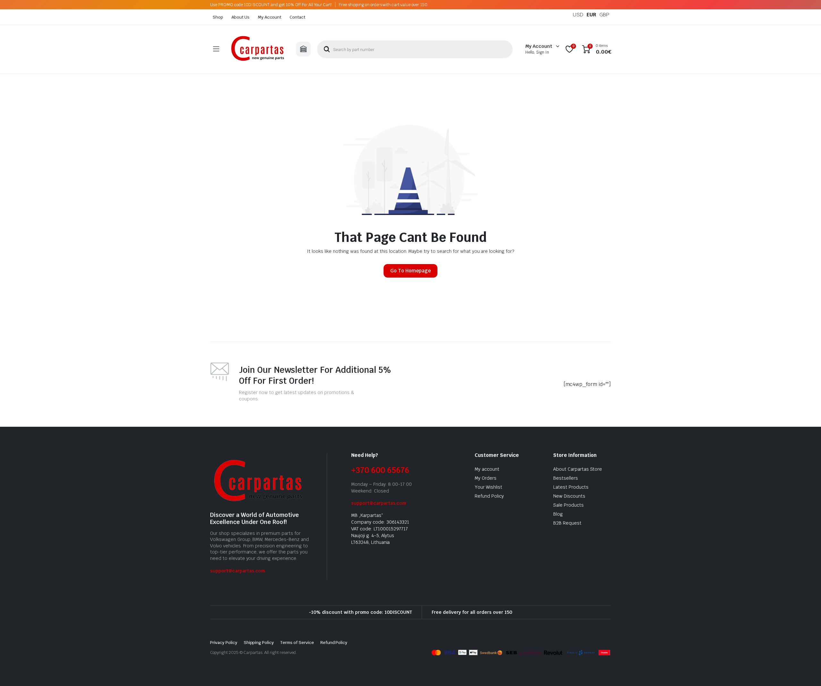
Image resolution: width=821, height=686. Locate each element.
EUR (591, 14)
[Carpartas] (257, 49)
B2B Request (567, 523)
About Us (241, 17)
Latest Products (570, 487)
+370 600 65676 (380, 470)
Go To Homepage (410, 271)
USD (578, 14)
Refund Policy (489, 496)
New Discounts (569, 496)
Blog (558, 514)
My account (487, 469)
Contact (297, 17)
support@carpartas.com (237, 571)
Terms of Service (297, 642)
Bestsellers (565, 478)
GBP (604, 14)
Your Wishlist (488, 487)
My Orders (485, 478)
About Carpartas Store (577, 469)
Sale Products (568, 505)
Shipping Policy (259, 642)
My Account (270, 17)
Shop (218, 17)
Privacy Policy (223, 642)
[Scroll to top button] (807, 672)
